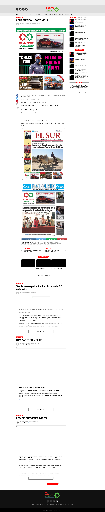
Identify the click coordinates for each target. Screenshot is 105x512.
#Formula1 (77, 87)
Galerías (66, 14)
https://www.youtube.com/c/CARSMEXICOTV (37, 120)
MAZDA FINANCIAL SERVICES (50, 244)
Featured (59, 243)
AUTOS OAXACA (55, 242)
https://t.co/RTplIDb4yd (75, 88)
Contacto (70, 504)
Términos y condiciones (38, 504)
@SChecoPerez (84, 87)
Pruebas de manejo (47, 14)
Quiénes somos (62, 504)
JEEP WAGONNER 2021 (38, 244)
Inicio (31, 14)
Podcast (73, 14)
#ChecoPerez (85, 86)
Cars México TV (58, 14)
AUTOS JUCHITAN (47, 242)
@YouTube (72, 90)
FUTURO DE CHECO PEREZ (26, 244)
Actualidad (37, 14)
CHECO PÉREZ (53, 243)
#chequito (72, 87)
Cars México (34, 243)
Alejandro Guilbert (26, 24)
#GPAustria (79, 86)
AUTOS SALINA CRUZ (25, 243)
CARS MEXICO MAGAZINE (43, 243)
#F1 (75, 86)
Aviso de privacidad (51, 504)
